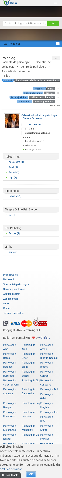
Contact (7, 308)
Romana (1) (15, 252)
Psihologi (8, 279)
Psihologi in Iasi (49, 412)
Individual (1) (15, 196)
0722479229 (34, 124)
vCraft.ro (44, 337)
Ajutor (6, 303)
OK (31, 474)
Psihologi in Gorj (31, 403)
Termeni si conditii (13, 313)
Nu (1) (12, 215)
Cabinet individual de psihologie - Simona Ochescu (39, 117)
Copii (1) (13, 177)
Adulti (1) (13, 167)
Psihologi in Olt (30, 434)
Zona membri (10, 298)
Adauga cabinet (11, 293)
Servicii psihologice (14, 289)
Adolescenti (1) (16, 162)
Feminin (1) (14, 233)
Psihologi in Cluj (31, 380)
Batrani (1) (14, 172)
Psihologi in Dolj (49, 389)
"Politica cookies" (11, 469)
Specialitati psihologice (16, 284)
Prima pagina (10, 274)
